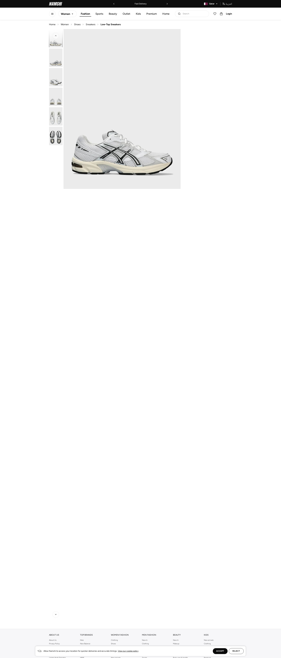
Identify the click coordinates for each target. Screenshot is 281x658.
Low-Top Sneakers (111, 24)
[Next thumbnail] (56, 614)
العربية (229, 3)
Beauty (113, 13)
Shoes (77, 24)
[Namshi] (55, 4)
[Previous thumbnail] (56, 36)
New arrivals (209, 640)
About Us (52, 640)
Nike (82, 640)
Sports (99, 13)
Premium (151, 13)
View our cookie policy (128, 651)
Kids (138, 13)
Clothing (114, 640)
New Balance (85, 644)
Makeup (176, 644)
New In (145, 640)
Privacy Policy (54, 644)
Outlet (126, 13)
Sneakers (90, 24)
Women (65, 24)
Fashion (85, 13)
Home (165, 13)
